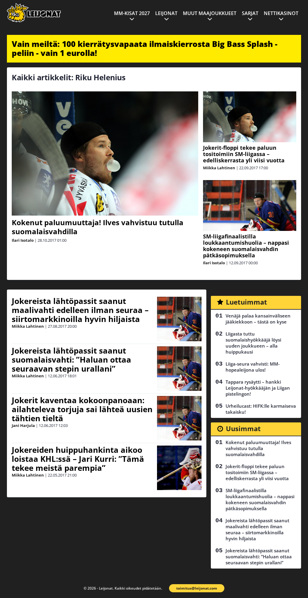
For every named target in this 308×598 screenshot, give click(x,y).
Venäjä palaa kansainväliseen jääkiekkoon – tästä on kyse (258, 319)
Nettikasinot (281, 13)
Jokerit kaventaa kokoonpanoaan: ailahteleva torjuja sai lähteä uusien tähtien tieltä (82, 409)
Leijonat (166, 13)
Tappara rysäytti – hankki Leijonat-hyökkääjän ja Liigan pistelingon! (258, 388)
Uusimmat (243, 428)
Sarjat (250, 13)
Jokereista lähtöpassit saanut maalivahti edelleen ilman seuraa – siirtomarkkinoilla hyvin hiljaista (80, 310)
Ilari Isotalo (23, 240)
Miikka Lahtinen (219, 167)
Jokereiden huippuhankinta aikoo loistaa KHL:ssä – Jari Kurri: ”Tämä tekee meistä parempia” (78, 458)
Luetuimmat (246, 301)
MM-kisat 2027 (132, 13)
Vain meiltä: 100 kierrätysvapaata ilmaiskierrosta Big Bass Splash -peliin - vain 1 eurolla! (144, 48)
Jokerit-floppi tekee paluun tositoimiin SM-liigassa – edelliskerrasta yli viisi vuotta (244, 154)
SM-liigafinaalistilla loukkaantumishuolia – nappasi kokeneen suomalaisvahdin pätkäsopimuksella (246, 246)
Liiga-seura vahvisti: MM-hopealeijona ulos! (253, 367)
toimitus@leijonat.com (196, 588)
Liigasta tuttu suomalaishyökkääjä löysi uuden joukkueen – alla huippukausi (253, 343)
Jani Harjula (23, 425)
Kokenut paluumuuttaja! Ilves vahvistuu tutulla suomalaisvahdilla (97, 226)
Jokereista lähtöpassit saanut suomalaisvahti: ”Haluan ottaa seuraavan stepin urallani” (71, 359)
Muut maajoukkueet (209, 13)
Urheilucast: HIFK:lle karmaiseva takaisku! (261, 409)
